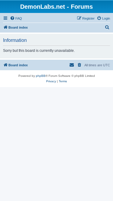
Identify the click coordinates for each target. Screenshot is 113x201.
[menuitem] (16, 18)
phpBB (41, 75)
